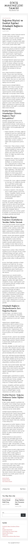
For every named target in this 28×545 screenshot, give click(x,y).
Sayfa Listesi (5, 534)
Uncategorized (6, 18)
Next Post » (23, 489)
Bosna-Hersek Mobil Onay (6, 501)
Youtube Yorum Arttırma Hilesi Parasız (11, 536)
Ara (3, 512)
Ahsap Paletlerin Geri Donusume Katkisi (19, 502)
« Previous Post (6, 489)
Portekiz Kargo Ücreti (7, 530)
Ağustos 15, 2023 (5, 504)
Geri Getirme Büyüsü (7, 481)
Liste (3, 528)
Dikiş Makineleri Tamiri (14, 5)
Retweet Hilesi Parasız (7, 533)
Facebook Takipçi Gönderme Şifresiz (10, 526)
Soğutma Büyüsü (6, 480)
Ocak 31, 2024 (5, 31)
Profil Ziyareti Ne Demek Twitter (9, 531)
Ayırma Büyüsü (5, 478)
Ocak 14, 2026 (18, 506)
